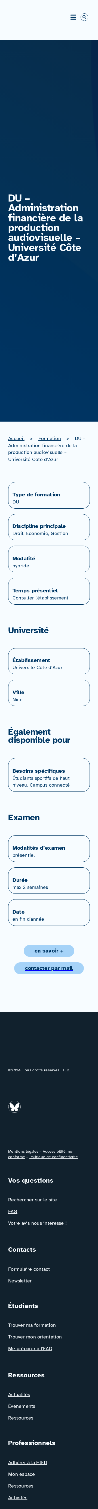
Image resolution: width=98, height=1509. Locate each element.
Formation (49, 438)
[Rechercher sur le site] (84, 17)
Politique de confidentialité (53, 1157)
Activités (17, 1498)
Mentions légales (23, 1151)
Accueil (16, 438)
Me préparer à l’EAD (30, 1349)
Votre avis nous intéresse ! (37, 1223)
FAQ (12, 1211)
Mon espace (21, 1474)
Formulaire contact (29, 1269)
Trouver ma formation (32, 1325)
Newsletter (20, 1281)
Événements (21, 1406)
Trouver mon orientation (35, 1337)
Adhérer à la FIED (27, 1462)
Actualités (19, 1394)
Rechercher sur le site (32, 1200)
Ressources (20, 1418)
